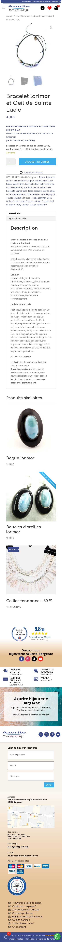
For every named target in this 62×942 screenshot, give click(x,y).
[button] (51, 27)
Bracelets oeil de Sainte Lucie (37, 187)
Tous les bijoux (48, 194)
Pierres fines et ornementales (26, 194)
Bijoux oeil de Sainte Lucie (40, 180)
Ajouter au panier (37, 161)
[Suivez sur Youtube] (40, 658)
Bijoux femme (27, 16)
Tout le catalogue (14, 197)
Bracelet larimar (33, 201)
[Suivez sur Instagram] (27, 658)
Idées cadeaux (35, 191)
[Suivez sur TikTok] (34, 658)
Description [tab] (15, 213)
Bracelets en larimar (44, 184)
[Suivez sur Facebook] (21, 658)
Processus (50, 935)
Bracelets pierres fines (16, 191)
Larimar (25, 204)
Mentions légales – (16, 939)
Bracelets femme (14, 187)
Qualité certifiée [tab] (17, 218)
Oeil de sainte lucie (38, 204)
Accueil (9, 16)
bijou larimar (40, 197)
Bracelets (29, 184)
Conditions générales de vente (40, 939)
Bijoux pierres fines (15, 184)
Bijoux (16, 16)
